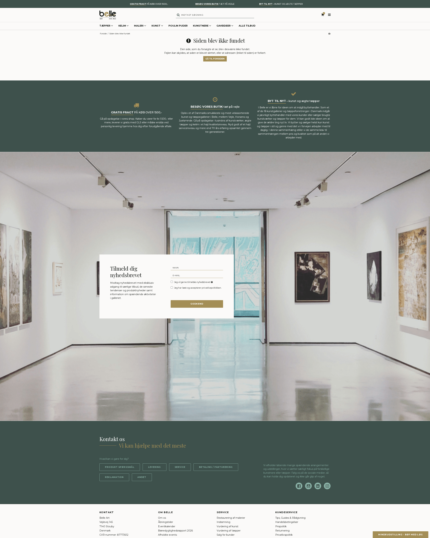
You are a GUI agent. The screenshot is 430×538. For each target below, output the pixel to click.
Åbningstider (165, 522)
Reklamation (114, 477)
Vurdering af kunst (227, 526)
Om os (162, 517)
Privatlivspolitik (284, 534)
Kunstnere (200, 25)
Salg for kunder (225, 534)
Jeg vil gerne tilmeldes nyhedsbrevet (193, 282)
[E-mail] (197, 275)
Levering (154, 467)
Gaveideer (224, 25)
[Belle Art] (107, 15)
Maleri (138, 25)
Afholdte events (167, 534)
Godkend (196, 304)
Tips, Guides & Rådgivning (290, 517)
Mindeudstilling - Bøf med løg (400, 534)
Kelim (122, 25)
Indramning (223, 522)
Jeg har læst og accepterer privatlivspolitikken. (198, 288)
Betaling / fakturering (216, 467)
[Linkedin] (317, 486)
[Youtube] (308, 486)
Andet (141, 477)
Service (180, 467)
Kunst (156, 25)
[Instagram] (327, 486)
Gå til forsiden (215, 58)
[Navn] (197, 267)
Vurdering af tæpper (229, 530)
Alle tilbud (247, 25)
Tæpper (104, 25)
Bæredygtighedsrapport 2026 (175, 530)
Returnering (282, 530)
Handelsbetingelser (286, 522)
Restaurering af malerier (231, 517)
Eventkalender (166, 526)
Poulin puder (178, 25)
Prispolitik (281, 526)
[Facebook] (299, 486)
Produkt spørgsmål (119, 467)
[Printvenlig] (329, 33)
